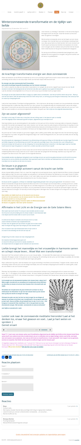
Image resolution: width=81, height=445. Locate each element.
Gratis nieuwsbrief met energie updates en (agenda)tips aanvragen (40, 434)
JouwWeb (77, 440)
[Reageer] (77, 406)
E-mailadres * (6, 374)
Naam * (4, 366)
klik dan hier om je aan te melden (32, 347)
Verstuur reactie (8, 394)
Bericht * (4, 381)
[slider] (20, 330)
